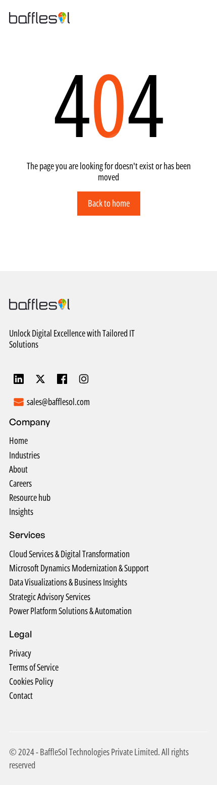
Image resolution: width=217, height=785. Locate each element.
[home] (39, 18)
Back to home (109, 203)
